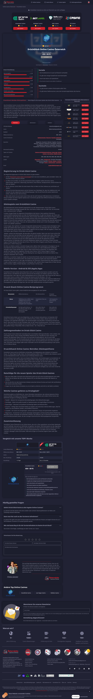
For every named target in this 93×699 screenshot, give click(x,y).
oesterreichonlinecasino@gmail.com (77, 660)
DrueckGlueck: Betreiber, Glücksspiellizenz (14, 100)
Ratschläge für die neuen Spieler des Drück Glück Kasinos (43, 100)
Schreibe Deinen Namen (10, 543)
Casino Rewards (29, 666)
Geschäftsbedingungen (29, 682)
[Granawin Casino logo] (20, 18)
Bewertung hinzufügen (46, 62)
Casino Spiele (62, 2)
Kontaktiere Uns (56, 682)
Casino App (54, 152)
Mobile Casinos (58, 154)
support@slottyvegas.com (55, 165)
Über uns (64, 682)
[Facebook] (70, 668)
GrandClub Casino (26, 593)
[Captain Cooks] (68, 123)
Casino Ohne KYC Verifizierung (54, 659)
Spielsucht (38, 682)
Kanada (50, 161)
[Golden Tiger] (68, 119)
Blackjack (58, 137)
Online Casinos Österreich (9, 6)
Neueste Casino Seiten (52, 660)
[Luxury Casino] (68, 132)
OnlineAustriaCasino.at (41, 690)
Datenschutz (20, 682)
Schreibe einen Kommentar (11, 547)
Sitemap (75, 682)
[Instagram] (79, 668)
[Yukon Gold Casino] (68, 105)
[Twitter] (74, 668)
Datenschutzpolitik (84, 696)
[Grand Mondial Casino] (68, 136)
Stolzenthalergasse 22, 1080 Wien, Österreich (79, 664)
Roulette (53, 137)
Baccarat (48, 137)
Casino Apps (50, 664)
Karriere (69, 682)
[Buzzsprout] (84, 668)
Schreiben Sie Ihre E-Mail (40, 543)
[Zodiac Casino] (68, 114)
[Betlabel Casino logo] (38, 18)
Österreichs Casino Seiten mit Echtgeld (20, 177)
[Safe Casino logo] (55, 18)
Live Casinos (50, 154)
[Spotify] (89, 668)
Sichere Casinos (29, 660)
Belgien (55, 161)
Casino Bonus (49, 2)
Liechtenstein (51, 162)
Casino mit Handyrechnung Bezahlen (56, 662)
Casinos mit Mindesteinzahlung (43, 152)
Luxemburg (59, 162)
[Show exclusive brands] (89, 2)
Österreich (37, 159)
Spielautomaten (42, 137)
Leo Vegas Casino (41, 593)
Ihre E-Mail (27, 610)
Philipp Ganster (45, 64)
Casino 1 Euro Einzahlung (31, 664)
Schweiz (59, 161)
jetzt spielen (20, 28)
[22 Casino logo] (73, 18)
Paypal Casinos (28, 662)
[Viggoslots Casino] (68, 110)
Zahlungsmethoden (76, 2)
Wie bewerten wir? (47, 682)
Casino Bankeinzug (29, 659)
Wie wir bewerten (29, 67)
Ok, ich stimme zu (75, 696)
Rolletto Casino (55, 593)
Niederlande (47, 159)
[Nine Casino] (68, 127)
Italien (46, 162)
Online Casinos (36, 2)
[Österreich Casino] (13, 651)
